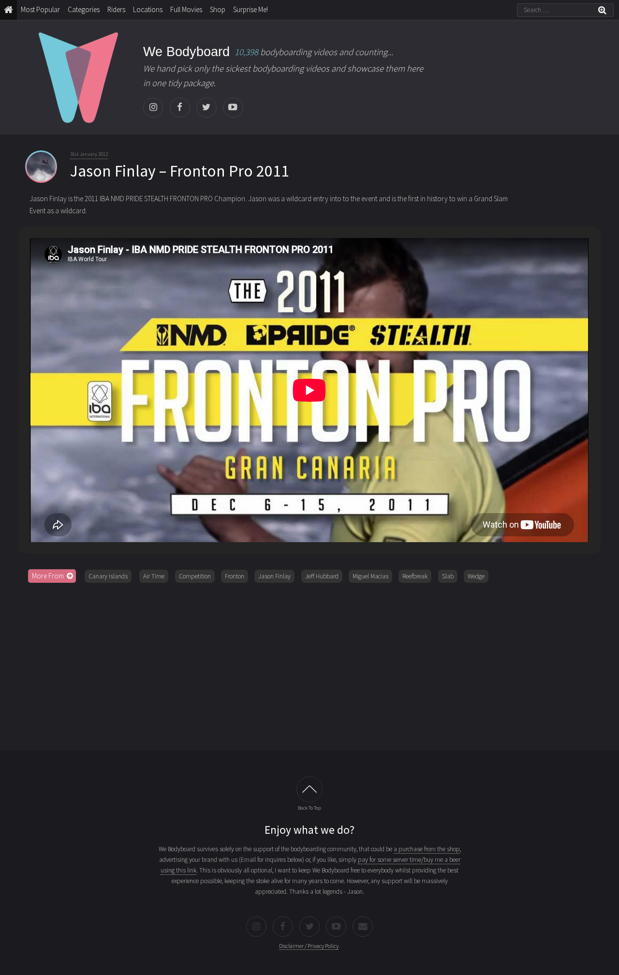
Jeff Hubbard (322, 576)
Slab (448, 576)
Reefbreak (414, 576)
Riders (116, 9)
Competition (195, 576)
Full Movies (186, 9)
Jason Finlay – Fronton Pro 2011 (179, 171)
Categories (84, 9)
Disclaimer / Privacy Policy (309, 945)
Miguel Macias (370, 576)
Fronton (234, 576)
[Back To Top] (309, 789)
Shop (217, 9)
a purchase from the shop (427, 849)
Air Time (153, 576)
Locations (147, 9)
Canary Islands (108, 576)
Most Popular (40, 9)
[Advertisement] (309, 663)
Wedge (476, 576)
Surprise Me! (250, 9)
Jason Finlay (274, 576)
